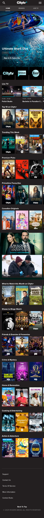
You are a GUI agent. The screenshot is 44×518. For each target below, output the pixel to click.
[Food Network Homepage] (35, 73)
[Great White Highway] (35, 447)
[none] (5, 474)
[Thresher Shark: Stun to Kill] (22, 447)
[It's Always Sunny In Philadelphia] (22, 320)
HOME (8, 8)
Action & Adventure (10, 436)
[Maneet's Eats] (22, 422)
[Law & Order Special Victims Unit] (8, 118)
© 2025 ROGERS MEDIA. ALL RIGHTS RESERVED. (22, 510)
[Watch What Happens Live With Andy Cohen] (8, 346)
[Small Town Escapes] (8, 220)
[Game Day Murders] (8, 371)
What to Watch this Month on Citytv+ (18, 284)
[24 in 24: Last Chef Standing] (8, 422)
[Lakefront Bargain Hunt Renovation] (8, 295)
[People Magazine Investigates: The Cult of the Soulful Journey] (22, 371)
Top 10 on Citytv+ (9, 107)
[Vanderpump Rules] (35, 346)
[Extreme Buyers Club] (35, 397)
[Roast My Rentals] (22, 397)
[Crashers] (22, 295)
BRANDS (22, 8)
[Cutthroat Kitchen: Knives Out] (35, 422)
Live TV (5, 84)
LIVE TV (35, 8)
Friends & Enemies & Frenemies (16, 334)
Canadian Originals (10, 208)
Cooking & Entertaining (12, 410)
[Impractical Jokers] (35, 320)
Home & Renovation (10, 385)
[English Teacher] (8, 169)
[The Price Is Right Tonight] (8, 194)
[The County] (35, 220)
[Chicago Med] (8, 144)
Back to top (22, 507)
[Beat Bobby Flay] (22, 144)
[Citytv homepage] (8, 73)
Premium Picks (8, 158)
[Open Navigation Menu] (40, 3)
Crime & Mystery (9, 360)
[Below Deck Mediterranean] (22, 118)
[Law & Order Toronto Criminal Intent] (22, 194)
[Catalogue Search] (4, 3)
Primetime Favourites (11, 183)
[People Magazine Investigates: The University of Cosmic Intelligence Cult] (35, 371)
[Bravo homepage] (22, 73)
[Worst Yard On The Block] (35, 295)
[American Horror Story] (22, 169)
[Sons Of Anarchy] (35, 169)
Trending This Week (10, 132)
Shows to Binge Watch (12, 309)
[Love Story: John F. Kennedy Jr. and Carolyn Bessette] (8, 320)
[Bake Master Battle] (22, 220)
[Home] (22, 2)
